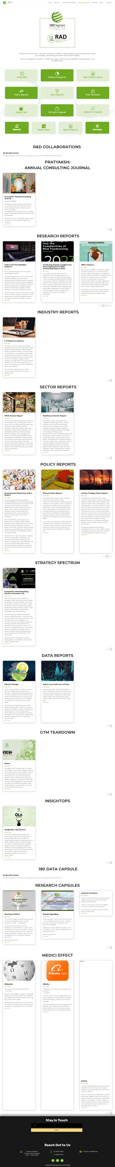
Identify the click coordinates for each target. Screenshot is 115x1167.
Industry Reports (17, 129)
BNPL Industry (87, 265)
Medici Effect (43, 129)
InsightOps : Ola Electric (15, 830)
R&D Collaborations (93, 77)
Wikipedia (8, 984)
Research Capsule (93, 112)
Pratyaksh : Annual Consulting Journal (17, 198)
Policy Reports (21, 94)
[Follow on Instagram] (57, 1160)
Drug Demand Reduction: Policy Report (18, 494)
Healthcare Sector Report (54, 416)
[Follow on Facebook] (53, 1160)
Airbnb (84, 1081)
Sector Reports (70, 129)
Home (50, 2)
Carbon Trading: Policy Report (94, 493)
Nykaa (7, 763)
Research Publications (84, 2)
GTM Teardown (93, 94)
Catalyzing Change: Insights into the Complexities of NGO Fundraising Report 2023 (57, 267)
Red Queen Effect (12, 914)
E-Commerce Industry (14, 341)
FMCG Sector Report (13, 416)
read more (7, 224)
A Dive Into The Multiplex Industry (15, 266)
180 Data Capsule (57, 112)
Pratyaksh (22, 77)
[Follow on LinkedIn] (62, 1160)
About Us (56, 2)
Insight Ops (21, 112)
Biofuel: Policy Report (52, 493)
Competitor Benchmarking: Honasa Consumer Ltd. (16, 592)
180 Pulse (94, 2)
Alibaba (46, 984)
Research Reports (57, 77)
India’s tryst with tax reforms (56, 684)
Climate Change (11, 684)
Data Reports (57, 94)
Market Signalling (50, 914)
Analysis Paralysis (89, 893)
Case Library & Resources (69, 2)
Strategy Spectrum (97, 129)
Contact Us (109, 2)
